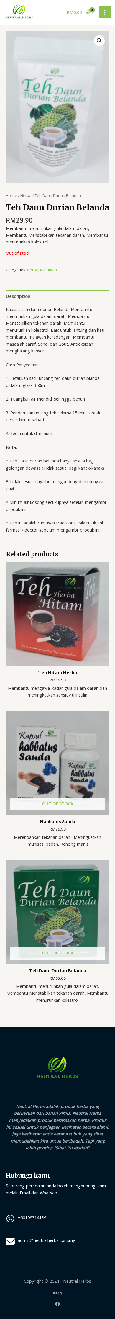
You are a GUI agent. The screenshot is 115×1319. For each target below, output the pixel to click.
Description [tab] (18, 296)
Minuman (48, 269)
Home (11, 195)
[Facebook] (57, 1304)
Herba (26, 195)
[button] (99, 40)
